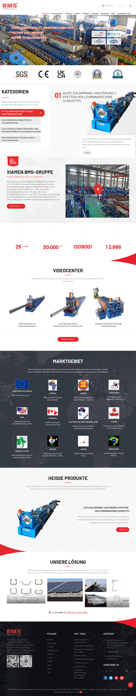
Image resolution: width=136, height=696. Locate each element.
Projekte (85, 13)
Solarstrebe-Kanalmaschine (83, 646)
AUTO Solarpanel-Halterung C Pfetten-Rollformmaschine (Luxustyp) (106, 509)
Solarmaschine (79, 666)
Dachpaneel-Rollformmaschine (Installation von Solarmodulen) (80, 674)
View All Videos (68, 339)
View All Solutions (77, 612)
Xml (125, 689)
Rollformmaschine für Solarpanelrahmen (81, 641)
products (68, 13)
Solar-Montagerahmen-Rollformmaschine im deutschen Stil (68, 325)
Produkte (50, 647)
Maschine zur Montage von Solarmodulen (83, 651)
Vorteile (95, 13)
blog (48, 672)
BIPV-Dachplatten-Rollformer (66, 596)
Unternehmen (57, 13)
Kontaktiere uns (124, 13)
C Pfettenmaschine (80, 663)
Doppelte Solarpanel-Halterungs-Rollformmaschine (108, 325)
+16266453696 (112, 652)
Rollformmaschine (80, 656)
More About (15, 206)
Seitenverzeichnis (115, 689)
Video (77, 13)
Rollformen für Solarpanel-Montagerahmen (24, 597)
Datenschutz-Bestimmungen (64, 692)
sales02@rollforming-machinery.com (115, 657)
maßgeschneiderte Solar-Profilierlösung (101, 601)
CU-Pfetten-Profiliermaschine (84, 659)
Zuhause (45, 13)
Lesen (87, 153)
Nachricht (105, 13)
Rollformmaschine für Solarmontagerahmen (27, 325)
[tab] (23, 113)
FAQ (113, 13)
